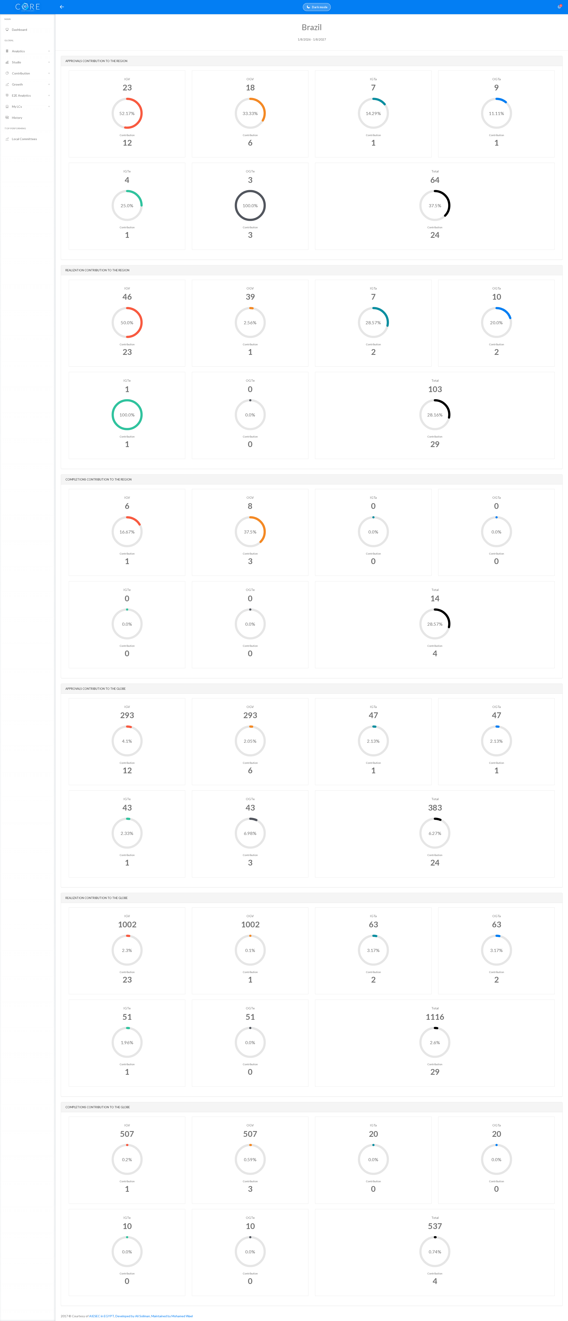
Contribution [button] (21, 73)
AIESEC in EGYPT (101, 1316)
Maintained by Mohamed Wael (172, 1316)
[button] (61, 7)
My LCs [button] (17, 106)
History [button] (17, 117)
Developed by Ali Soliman (132, 1316)
